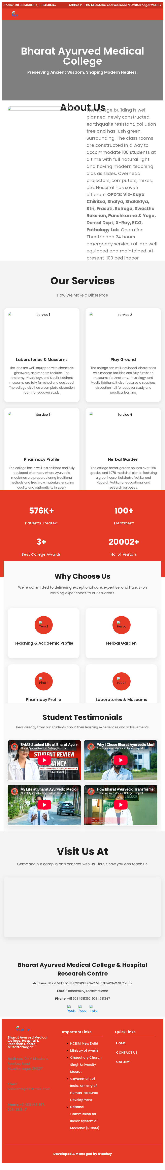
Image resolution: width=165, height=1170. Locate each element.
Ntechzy (105, 1153)
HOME (120, 1043)
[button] (102, 14)
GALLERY (123, 1061)
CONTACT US (126, 1052)
